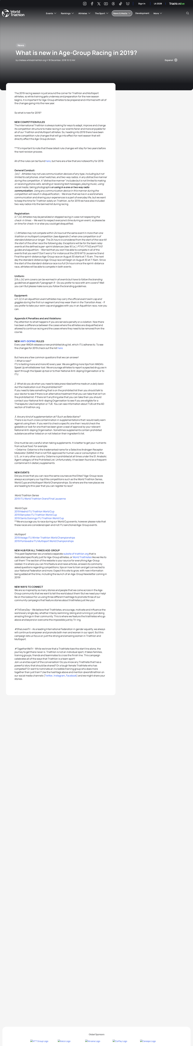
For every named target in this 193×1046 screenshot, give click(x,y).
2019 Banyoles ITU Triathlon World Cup (35, 514)
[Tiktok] (120, 4)
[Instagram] (85, 4)
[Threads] (113, 4)
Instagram (59, 675)
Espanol (169, 60)
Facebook (71, 675)
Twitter (49, 675)
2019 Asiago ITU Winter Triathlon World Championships (44, 537)
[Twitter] (98, 4)
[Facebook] (92, 4)
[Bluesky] (128, 4)
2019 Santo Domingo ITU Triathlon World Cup (39, 518)
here (48, 161)
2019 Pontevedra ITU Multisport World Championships (44, 541)
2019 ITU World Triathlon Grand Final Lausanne (40, 498)
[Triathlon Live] (177, 3)
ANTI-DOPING (28, 341)
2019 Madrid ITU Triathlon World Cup (34, 511)
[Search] (187, 13)
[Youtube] (106, 3)
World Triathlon (13, 13)
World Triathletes (82, 557)
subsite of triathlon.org (76, 553)
